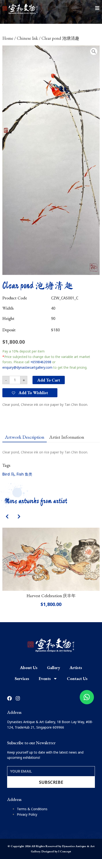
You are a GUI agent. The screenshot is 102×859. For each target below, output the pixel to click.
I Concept (64, 851)
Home (7, 38)
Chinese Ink (27, 38)
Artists (76, 667)
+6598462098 (40, 362)
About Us (28, 667)
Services (22, 678)
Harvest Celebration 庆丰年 (51, 595)
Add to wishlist (33, 392)
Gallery (53, 667)
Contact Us (77, 678)
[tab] (24, 437)
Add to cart (48, 380)
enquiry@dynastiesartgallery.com (27, 367)
